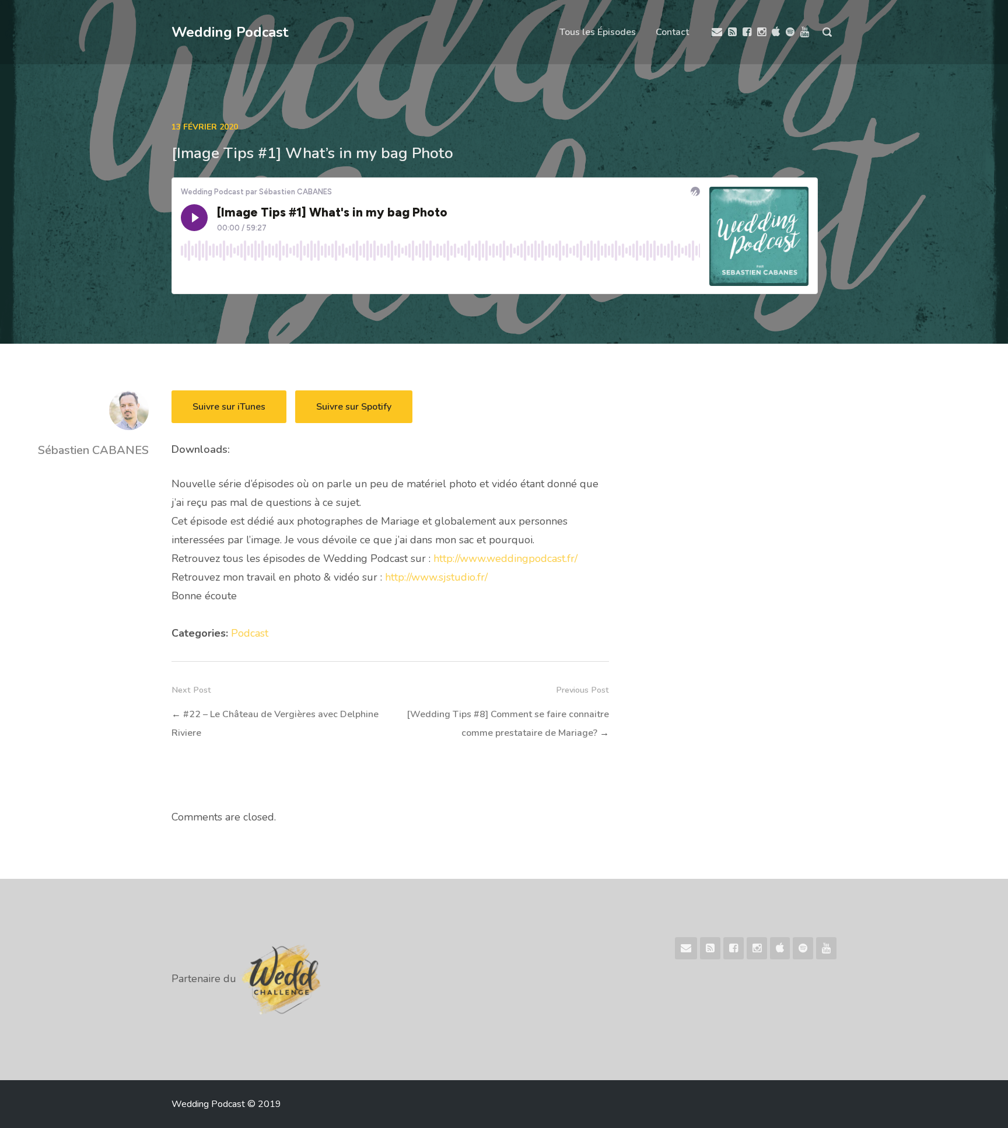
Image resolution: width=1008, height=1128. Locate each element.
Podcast (249, 633)
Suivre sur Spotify (353, 406)
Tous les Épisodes (597, 32)
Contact (672, 32)
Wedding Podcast (230, 32)
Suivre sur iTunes (228, 406)
